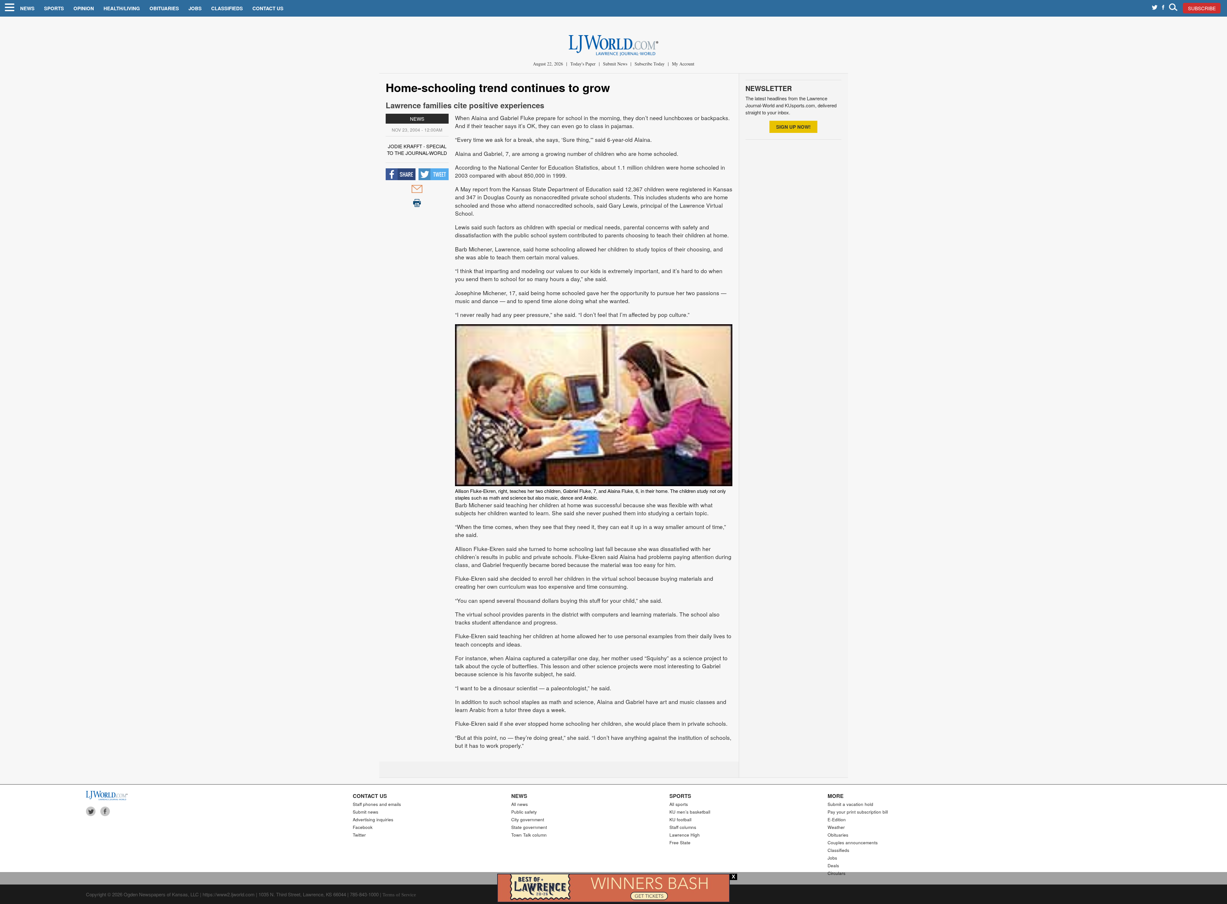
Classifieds (227, 8)
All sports (678, 804)
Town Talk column (529, 835)
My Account (683, 64)
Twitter (359, 835)
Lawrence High (684, 835)
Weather (836, 827)
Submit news (365, 812)
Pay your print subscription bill (858, 812)
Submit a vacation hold (850, 804)
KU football (680, 819)
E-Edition (837, 819)
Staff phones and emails (377, 804)
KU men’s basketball (689, 812)
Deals (833, 865)
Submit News (615, 64)
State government (529, 827)
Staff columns (682, 827)
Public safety (524, 812)
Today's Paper (583, 64)
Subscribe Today (650, 64)
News (27, 8)
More (836, 796)
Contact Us (267, 8)
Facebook (363, 827)
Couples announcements (853, 842)
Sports (54, 8)
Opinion (83, 8)
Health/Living (122, 8)
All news (519, 804)
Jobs (195, 8)
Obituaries (164, 8)
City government (527, 819)
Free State (680, 842)
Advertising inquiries (373, 819)
